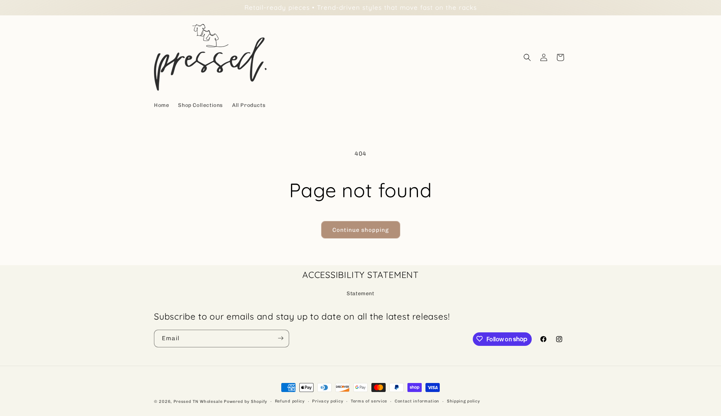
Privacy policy (327, 401)
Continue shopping (360, 230)
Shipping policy (463, 401)
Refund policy (290, 401)
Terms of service (369, 401)
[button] (527, 57)
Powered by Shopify (245, 401)
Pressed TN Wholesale (198, 401)
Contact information (417, 401)
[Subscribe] (280, 338)
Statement (360, 293)
